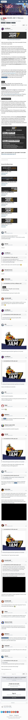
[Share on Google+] (6, 712)
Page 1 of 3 (14, 25)
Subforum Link (4, 173)
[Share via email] (16, 712)
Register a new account (14, 689)
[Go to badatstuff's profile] (2, 646)
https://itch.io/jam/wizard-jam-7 (14, 39)
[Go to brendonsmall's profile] (2, 298)
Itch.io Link (3, 174)
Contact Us (16, 715)
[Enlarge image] (14, 137)
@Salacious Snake (5, 637)
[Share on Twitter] (1, 712)
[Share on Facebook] (3, 712)
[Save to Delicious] (10, 712)
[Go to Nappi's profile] (2, 406)
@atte (5, 418)
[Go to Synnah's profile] (2, 434)
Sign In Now (14, 697)
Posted (8, 29)
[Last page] (26, 25)
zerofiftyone (4, 21)
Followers (13, 702)
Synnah (6, 434)
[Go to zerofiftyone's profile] (2, 29)
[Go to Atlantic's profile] (2, 656)
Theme (11, 715)
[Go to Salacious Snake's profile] (2, 622)
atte (14, 257)
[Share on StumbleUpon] (14, 712)
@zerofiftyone (4, 77)
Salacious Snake (8, 622)
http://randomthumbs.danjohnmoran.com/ (12, 94)
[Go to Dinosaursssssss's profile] (2, 270)
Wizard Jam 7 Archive (17, 21)
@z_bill (15, 482)
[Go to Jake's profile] (2, 525)
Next (24, 25)
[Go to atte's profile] (2, 232)
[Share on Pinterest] (18, 712)
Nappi (6, 405)
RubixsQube (16, 314)
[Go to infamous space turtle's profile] (2, 425)
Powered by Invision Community (14, 718)
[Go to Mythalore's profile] (2, 415)
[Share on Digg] (8, 712)
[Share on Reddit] (12, 712)
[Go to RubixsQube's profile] (2, 279)
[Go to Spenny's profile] (2, 244)
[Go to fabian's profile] (2, 612)
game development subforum (9, 72)
